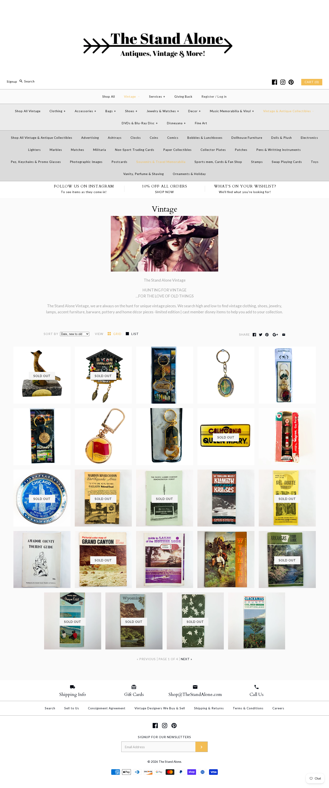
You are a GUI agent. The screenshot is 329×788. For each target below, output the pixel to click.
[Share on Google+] (275, 334)
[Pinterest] (291, 82)
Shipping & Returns (209, 708)
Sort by (51, 334)
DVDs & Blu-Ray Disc (140, 123)
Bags (110, 111)
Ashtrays (115, 137)
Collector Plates (213, 150)
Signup (12, 81)
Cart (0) (312, 82)
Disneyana (176, 123)
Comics (172, 137)
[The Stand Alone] (164, 7)
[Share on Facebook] (254, 334)
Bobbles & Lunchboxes (204, 137)
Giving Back (183, 96)
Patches (241, 150)
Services (157, 96)
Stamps (257, 162)
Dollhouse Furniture (246, 137)
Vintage (132, 96)
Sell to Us (71, 708)
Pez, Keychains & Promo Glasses (36, 162)
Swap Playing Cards (287, 162)
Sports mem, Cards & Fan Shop (218, 162)
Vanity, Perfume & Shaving (143, 174)
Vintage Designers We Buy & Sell (160, 708)
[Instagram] (282, 82)
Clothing (57, 111)
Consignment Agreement (107, 708)
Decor (194, 111)
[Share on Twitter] (260, 334)
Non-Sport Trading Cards (134, 150)
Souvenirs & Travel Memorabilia (161, 162)
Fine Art (201, 123)
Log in (222, 96)
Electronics (309, 137)
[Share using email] (283, 334)
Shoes (131, 111)
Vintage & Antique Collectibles (288, 111)
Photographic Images (86, 162)
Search (50, 708)
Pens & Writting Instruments (278, 150)
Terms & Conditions (248, 708)
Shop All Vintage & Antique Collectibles (41, 137)
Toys (314, 162)
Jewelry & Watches (163, 111)
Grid (117, 334)
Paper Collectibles (177, 150)
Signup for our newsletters (164, 737)
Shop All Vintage (28, 111)
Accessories (85, 111)
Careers (278, 708)
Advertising (90, 137)
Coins (154, 137)
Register (207, 96)
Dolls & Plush (281, 137)
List (135, 334)
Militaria (99, 150)
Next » (186, 659)
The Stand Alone (170, 761)
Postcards (119, 162)
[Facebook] (274, 82)
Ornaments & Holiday (189, 174)
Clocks (135, 137)
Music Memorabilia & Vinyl (232, 111)
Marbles (56, 150)
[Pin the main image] (267, 334)
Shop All (108, 96)
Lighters (34, 150)
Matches (77, 150)
